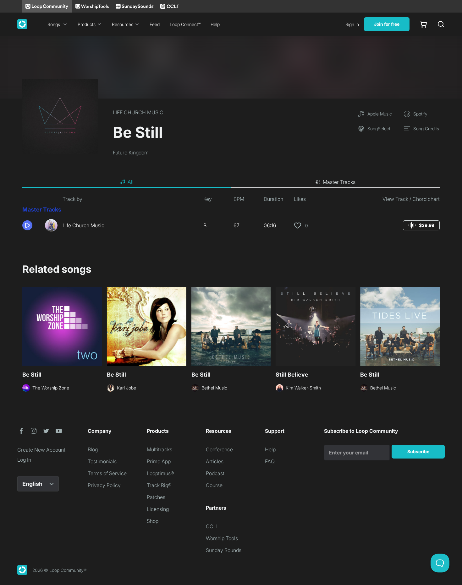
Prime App (159, 461)
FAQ (270, 461)
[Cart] (423, 24)
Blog (93, 449)
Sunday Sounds (223, 550)
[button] (31, 225)
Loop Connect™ (185, 24)
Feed (155, 24)
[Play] (27, 225)
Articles (214, 461)
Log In (24, 460)
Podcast (215, 473)
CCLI (211, 526)
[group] (421, 225)
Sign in (352, 24)
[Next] (436, 325)
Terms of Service (107, 473)
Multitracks (159, 449)
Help (215, 24)
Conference (219, 449)
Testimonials (102, 461)
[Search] (441, 24)
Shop (152, 521)
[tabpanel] (231, 216)
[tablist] (231, 182)
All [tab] (131, 182)
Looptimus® (160, 473)
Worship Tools (222, 538)
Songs (53, 24)
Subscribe (418, 451)
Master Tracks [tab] (339, 182)
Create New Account (41, 450)
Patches (156, 497)
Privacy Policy (104, 485)
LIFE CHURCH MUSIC (138, 112)
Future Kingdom (131, 152)
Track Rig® (159, 485)
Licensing (158, 509)
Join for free (386, 24)
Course (214, 485)
